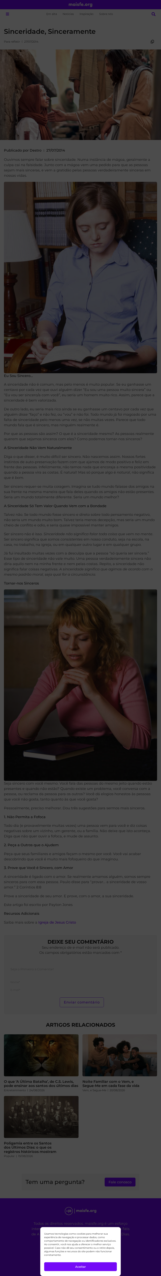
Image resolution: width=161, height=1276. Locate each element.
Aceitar (80, 1267)
